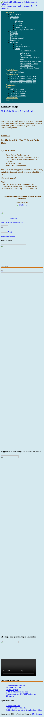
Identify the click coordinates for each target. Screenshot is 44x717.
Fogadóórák (14, 40)
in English (14, 42)
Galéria (8, 87)
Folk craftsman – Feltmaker (30, 61)
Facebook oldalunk (13, 706)
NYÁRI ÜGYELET (13, 688)
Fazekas (18, 25)
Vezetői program (12, 690)
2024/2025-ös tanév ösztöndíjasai (23, 76)
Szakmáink (14, 19)
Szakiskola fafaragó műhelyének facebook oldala (24, 710)
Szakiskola (24, 111)
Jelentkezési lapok (17, 72)
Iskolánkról (10, 12)
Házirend (13, 36)
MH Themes (37, 714)
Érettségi (13, 32)
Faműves (18, 23)
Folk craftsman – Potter (29, 64)
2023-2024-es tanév (18, 96)
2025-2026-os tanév (18, 89)
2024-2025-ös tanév (18, 93)
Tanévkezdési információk (15, 685)
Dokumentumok (12, 98)
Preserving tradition (22, 47)
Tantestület (14, 17)
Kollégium (14, 34)
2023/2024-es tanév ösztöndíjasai (23, 79)
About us (18, 44)
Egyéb (30, 111)
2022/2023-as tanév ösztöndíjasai (23, 81)
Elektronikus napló (17, 38)
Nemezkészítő (20, 27)
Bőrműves (19, 21)
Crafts (17, 49)
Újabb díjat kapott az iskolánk (17, 692)
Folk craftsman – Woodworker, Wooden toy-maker (30, 57)
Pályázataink (10, 85)
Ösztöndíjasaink (12, 74)
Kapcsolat (9, 100)
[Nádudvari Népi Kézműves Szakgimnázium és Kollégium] (22, 4)
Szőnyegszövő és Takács (25, 29)
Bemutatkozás (15, 15)
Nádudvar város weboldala (16, 708)
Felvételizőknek (12, 70)
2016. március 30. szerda (10, 111)
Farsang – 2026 (21, 91)
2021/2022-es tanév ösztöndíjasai (23, 83)
